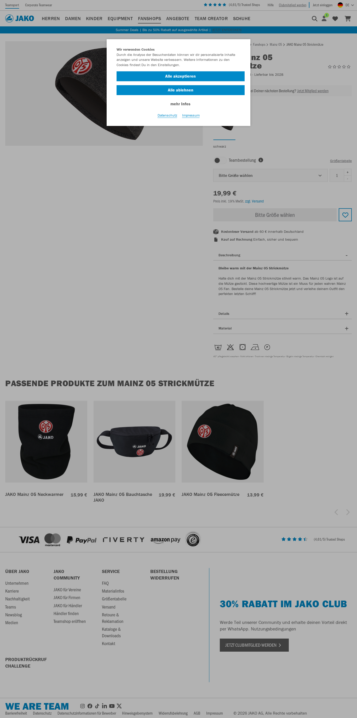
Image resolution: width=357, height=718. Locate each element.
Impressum (191, 115)
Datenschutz (167, 115)
